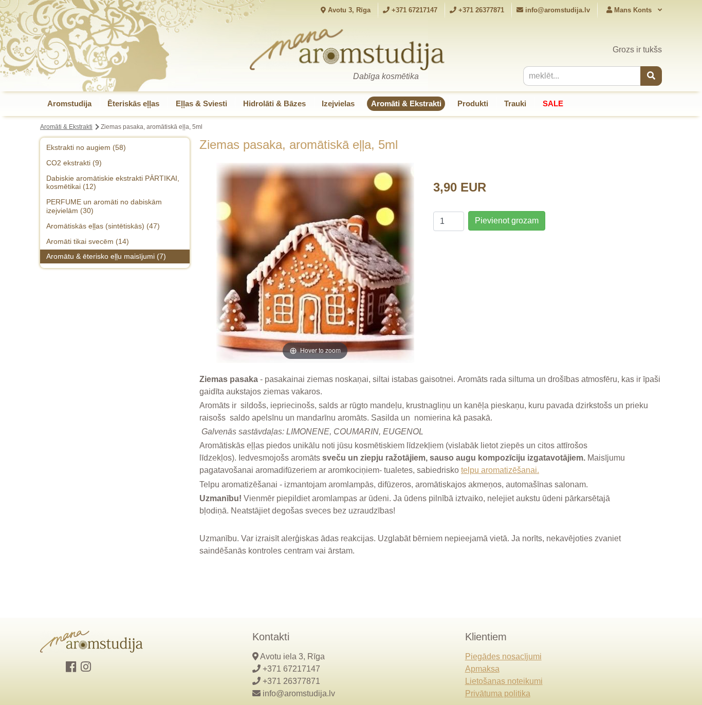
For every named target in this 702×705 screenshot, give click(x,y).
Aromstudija (69, 103)
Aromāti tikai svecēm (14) (87, 241)
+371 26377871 (480, 10)
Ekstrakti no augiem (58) (86, 147)
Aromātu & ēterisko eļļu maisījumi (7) (106, 256)
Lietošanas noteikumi (504, 681)
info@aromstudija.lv (557, 10)
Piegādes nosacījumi (503, 656)
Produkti (472, 103)
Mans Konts (633, 10)
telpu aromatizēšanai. (500, 470)
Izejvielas (338, 103)
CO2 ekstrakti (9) (74, 163)
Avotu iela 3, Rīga (292, 656)
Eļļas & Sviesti (201, 103)
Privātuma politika (497, 693)
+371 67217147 (413, 10)
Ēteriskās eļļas (133, 103)
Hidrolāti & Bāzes (274, 103)
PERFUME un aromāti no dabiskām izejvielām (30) (104, 206)
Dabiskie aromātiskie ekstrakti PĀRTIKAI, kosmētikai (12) (112, 182)
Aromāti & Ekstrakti (406, 103)
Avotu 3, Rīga (348, 10)
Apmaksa (482, 668)
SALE (553, 103)
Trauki (515, 103)
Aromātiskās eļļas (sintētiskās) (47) (103, 226)
